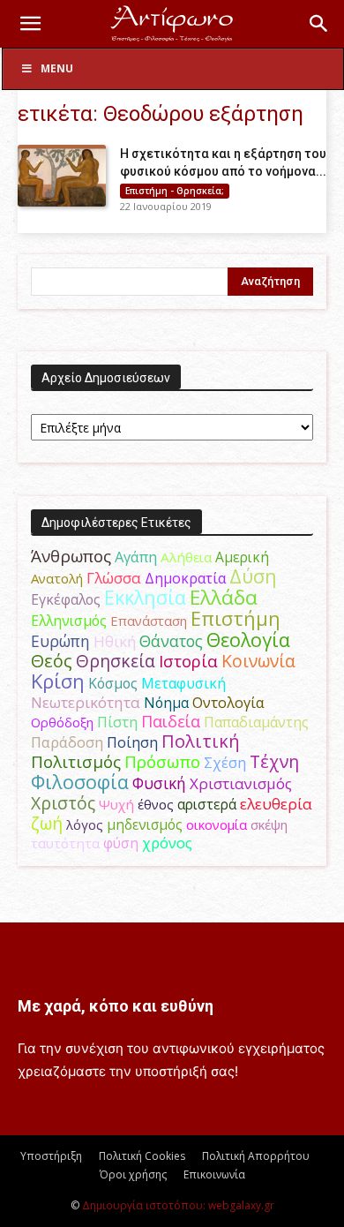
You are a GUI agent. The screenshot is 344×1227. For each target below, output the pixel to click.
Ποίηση (132, 742)
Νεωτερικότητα (85, 702)
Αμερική (242, 557)
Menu (57, 68)
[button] (30, 24)
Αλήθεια (186, 557)
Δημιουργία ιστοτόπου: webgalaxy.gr (178, 1205)
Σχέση (225, 762)
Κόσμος (113, 683)
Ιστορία (188, 661)
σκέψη (269, 824)
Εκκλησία (145, 597)
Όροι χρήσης (133, 1174)
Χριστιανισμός (241, 783)
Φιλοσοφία (80, 781)
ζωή (47, 823)
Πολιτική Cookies (142, 1155)
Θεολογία (248, 639)
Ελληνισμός (69, 620)
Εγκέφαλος (66, 599)
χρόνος (167, 843)
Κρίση (58, 681)
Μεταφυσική (183, 683)
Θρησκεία (115, 661)
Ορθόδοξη (62, 722)
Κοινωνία (258, 661)
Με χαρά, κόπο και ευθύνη (115, 1006)
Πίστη (117, 722)
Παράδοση (67, 742)
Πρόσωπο (162, 761)
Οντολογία (228, 702)
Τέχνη (274, 761)
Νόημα (166, 702)
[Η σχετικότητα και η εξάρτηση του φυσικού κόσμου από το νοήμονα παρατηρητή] (62, 176)
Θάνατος (171, 640)
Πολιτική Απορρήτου (256, 1155)
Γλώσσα (113, 578)
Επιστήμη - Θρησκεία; (174, 190)
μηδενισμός (145, 825)
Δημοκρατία (185, 578)
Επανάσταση (148, 620)
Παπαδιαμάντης (256, 722)
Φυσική (159, 783)
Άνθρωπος (71, 556)
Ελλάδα (224, 597)
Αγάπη (136, 557)
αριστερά (206, 804)
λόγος (84, 824)
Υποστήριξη (51, 1155)
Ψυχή (116, 804)
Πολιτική (200, 741)
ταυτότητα (65, 843)
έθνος (156, 804)
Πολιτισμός (76, 761)
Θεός (51, 661)
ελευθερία (276, 804)
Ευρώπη (60, 640)
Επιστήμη (235, 618)
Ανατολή (57, 578)
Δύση (253, 576)
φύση (120, 843)
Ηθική (114, 641)
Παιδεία (170, 721)
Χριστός (63, 803)
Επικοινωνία (214, 1174)
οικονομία (216, 824)
